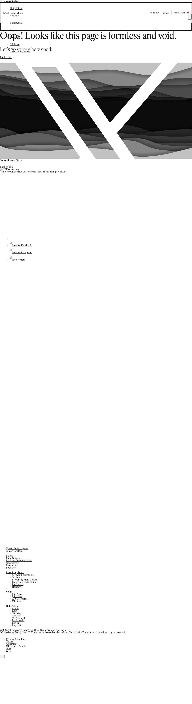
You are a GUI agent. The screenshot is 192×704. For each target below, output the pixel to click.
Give (8, 648)
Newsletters (12, 563)
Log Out (14, 37)
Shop (9, 592)
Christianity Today (20, 51)
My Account (18, 618)
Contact (16, 615)
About (15, 608)
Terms (9, 641)
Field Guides (13, 558)
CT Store (15, 44)
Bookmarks (18, 620)
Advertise (11, 644)
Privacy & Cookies (16, 639)
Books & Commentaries (19, 560)
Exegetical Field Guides (25, 582)
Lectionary (18, 584)
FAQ (14, 611)
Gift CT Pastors (20, 599)
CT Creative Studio (16, 646)
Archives (14, 1)
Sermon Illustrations (23, 575)
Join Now (154, 13)
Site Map (16, 613)
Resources (11, 565)
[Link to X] (100, 238)
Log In (13, 30)
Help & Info (12, 606)
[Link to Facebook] (21, 245)
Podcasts (11, 568)
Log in (166, 13)
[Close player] (2, 656)
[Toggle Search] (190, 17)
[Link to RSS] (18, 260)
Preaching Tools (15, 572)
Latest (9, 556)
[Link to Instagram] (21, 252)
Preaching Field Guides (24, 580)
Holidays (17, 587)
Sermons (17, 577)
